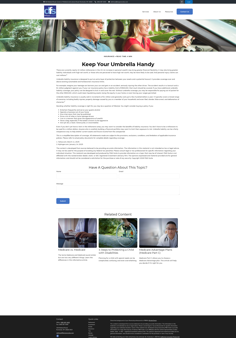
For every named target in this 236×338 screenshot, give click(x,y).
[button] (146, 12)
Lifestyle (90, 335)
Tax (89, 331)
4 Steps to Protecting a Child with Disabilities (116, 251)
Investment (91, 324)
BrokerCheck (153, 320)
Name (58, 171)
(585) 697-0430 (101, 2)
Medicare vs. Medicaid (71, 249)
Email (121, 171)
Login (188, 2)
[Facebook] (182, 2)
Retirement (91, 322)
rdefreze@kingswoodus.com (119, 2)
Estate (90, 326)
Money (90, 333)
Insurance (91, 329)
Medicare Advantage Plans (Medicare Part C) (155, 251)
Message (59, 184)
